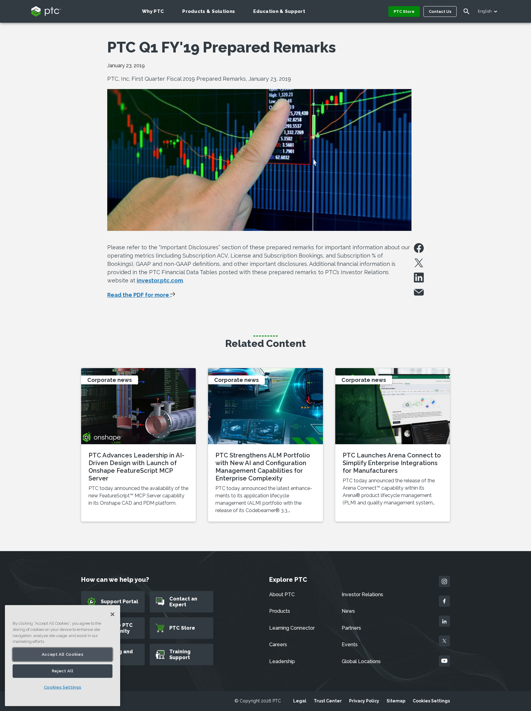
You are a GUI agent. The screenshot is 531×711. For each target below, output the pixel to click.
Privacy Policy (364, 700)
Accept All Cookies (63, 654)
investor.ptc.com (160, 280)
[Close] (112, 614)
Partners (351, 628)
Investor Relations (362, 594)
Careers (278, 644)
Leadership (282, 661)
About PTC (282, 594)
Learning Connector (292, 628)
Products (279, 611)
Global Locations (361, 661)
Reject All (62, 671)
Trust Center (328, 700)
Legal (299, 700)
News (348, 611)
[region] (62, 655)
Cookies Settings (431, 700)
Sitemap (396, 700)
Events (350, 644)
